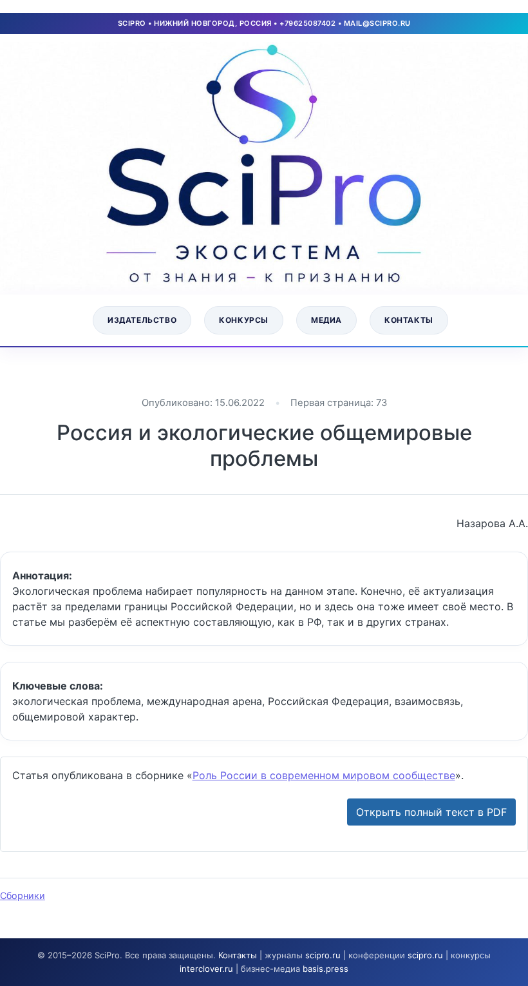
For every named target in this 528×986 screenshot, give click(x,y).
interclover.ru (206, 968)
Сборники (22, 895)
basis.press (325, 968)
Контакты (408, 320)
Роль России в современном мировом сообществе (324, 775)
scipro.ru (323, 955)
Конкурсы (244, 320)
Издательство (142, 320)
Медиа (326, 320)
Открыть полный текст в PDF (431, 812)
